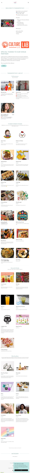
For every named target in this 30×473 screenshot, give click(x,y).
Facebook (2, 142)
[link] (15, 2)
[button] (3, 2)
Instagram (17, 142)
